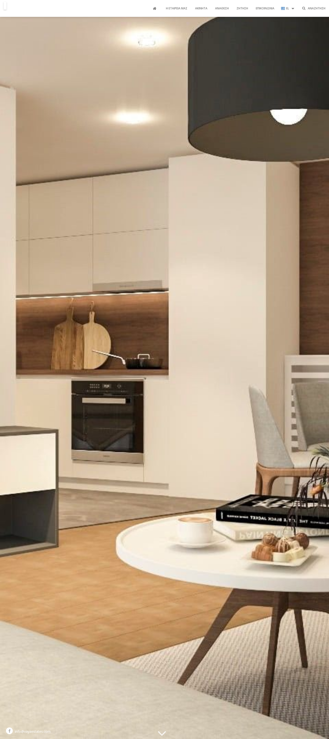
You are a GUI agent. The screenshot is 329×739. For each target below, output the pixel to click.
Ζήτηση (242, 8)
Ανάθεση (222, 8)
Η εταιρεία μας (176, 8)
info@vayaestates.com (33, 731)
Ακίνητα (201, 8)
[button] (288, 8)
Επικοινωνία (265, 8)
